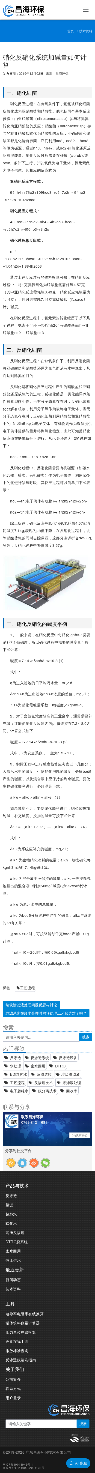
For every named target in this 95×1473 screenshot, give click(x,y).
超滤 (9, 1204)
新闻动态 (13, 1279)
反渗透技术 (43, 1082)
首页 (70, 31)
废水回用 (38, 1066)
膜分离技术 (47, 1091)
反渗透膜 (44, 1074)
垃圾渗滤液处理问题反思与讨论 (31, 1004)
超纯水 (11, 1214)
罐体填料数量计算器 (23, 1323)
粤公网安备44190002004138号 (23, 1468)
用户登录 (13, 1397)
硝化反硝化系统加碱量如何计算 (45, 60)
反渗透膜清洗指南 (21, 1359)
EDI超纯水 (18, 1074)
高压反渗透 (15, 1232)
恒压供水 (13, 1260)
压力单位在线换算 (21, 1332)
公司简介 (13, 1379)
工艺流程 (27, 987)
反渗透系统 (40, 1057)
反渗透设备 (68, 1057)
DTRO (60, 1066)
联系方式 (13, 1388)
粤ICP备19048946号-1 (18, 1464)
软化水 (11, 1223)
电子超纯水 (19, 1091)
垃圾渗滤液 (70, 1074)
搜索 (85, 1037)
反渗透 (15, 1057)
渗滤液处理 (71, 1082)
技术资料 (85, 31)
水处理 (15, 1066)
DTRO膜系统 (17, 1241)
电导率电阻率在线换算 (25, 1313)
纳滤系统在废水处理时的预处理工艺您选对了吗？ (46, 1013)
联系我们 (81, 1135)
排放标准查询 (17, 1350)
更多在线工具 (17, 1341)
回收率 (71, 1091)
